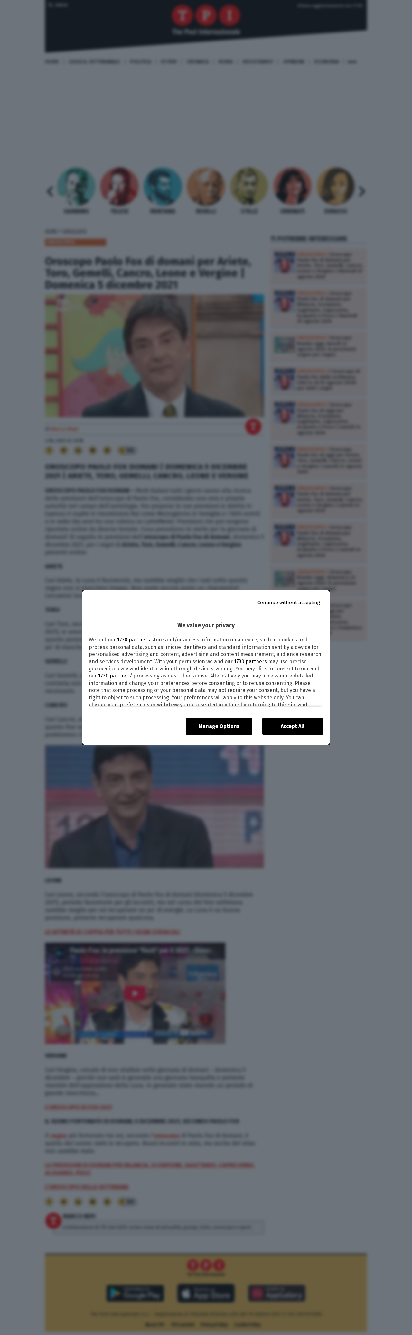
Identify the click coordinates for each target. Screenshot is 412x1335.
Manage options (219, 726)
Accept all (292, 726)
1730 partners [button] (133, 640)
